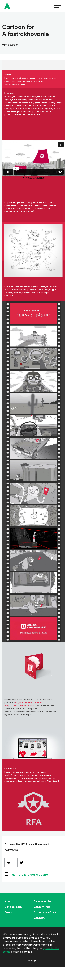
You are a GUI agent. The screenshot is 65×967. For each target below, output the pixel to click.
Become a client (44, 901)
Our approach (13, 907)
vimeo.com (10, 45)
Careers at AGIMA (45, 912)
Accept (32, 960)
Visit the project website (29, 875)
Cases (8, 912)
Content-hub (42, 907)
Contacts (39, 918)
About (8, 901)
